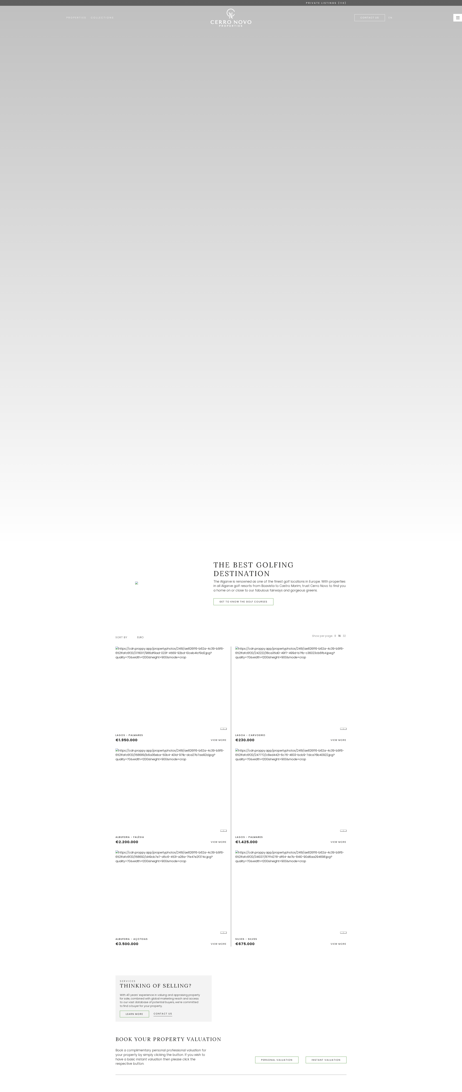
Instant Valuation (326, 1059)
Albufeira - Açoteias (132, 939)
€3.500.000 (127, 943)
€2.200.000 (127, 841)
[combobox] (142, 637)
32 (344, 636)
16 (339, 636)
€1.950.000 (127, 740)
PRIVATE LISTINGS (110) (326, 3)
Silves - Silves (246, 939)
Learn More (134, 1014)
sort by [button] (121, 637)
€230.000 (244, 740)
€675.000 (245, 943)
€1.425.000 (246, 841)
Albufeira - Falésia (130, 837)
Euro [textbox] (140, 637)
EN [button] (391, 17)
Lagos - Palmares (129, 735)
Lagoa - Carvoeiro (250, 735)
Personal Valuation (277, 1059)
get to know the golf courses (243, 601)
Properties (76, 17)
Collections (102, 17)
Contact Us (369, 17)
